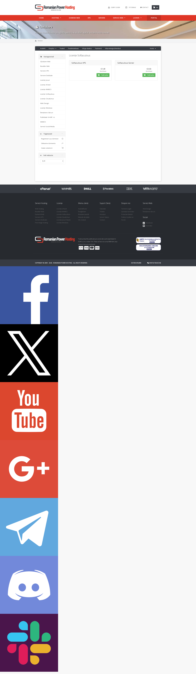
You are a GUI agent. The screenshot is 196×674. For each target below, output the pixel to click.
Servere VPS (44, 71)
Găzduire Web (45, 62)
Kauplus (52, 48)
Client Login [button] (115, 7)
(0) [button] (157, 7)
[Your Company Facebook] (29, 295)
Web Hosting (39, 209)
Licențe (136, 18)
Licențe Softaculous (47, 94)
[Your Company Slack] (29, 643)
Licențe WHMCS (45, 89)
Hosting (55, 18)
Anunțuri (103, 214)
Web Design (44, 103)
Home (41, 18)
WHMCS (43, 122)
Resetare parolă (83, 214)
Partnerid (98, 48)
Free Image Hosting (41, 223)
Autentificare (82, 209)
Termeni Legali (126, 209)
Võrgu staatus (87, 48)
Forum (123, 220)
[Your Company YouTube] (29, 411)
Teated (62, 48)
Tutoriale (132, 7)
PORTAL (154, 18)
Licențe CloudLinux (47, 99)
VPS (89, 18)
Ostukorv (40, 41)
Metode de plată (83, 217)
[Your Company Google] (29, 469)
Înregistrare (82, 212)
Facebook (149, 223)
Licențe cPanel (45, 85)
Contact (145, 7)
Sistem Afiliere (136, 263)
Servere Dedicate (46, 75)
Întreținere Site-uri (46, 113)
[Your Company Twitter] (29, 353)
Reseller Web (45, 66)
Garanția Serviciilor (127, 212)
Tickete (102, 212)
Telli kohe (104, 75)
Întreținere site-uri (149, 212)
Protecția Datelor (127, 214)
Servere (101, 18)
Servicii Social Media (47, 126)
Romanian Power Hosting (62, 263)
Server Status (104, 217)
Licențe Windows (46, 108)
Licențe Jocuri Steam (64, 220)
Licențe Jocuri (45, 80)
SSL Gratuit (82, 220)
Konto (152, 48)
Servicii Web (118, 18)
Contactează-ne (155, 263)
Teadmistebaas (73, 48)
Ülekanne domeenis (48, 143)
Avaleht (42, 48)
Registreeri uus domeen (49, 139)
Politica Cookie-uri (127, 217)
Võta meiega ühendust (113, 48)
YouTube (149, 226)
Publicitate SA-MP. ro (47, 117)
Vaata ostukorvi (46, 148)
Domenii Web (74, 18)
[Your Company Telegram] (29, 527)
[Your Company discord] (29, 585)
